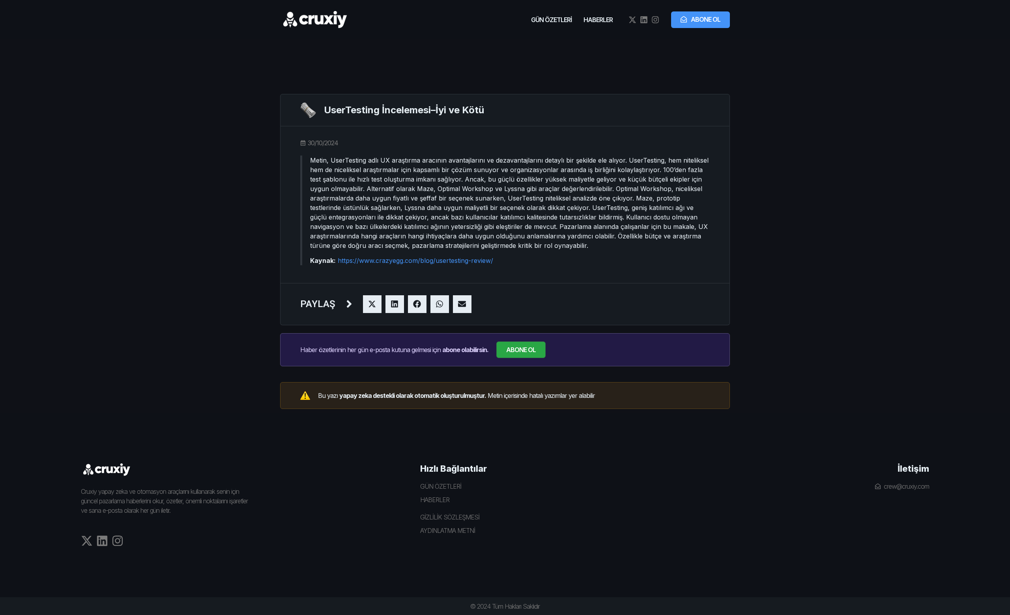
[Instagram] (655, 20)
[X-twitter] (632, 20)
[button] (372, 304)
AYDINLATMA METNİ (447, 530)
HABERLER (598, 20)
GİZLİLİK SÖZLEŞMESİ (449, 517)
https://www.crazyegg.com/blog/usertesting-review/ (415, 260)
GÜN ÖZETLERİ (551, 20)
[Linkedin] (644, 20)
